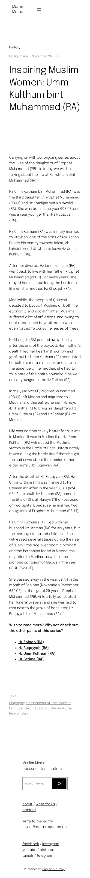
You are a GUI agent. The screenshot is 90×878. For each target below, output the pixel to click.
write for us (45, 804)
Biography (16, 703)
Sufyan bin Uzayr (53, 869)
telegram (44, 856)
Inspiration (40, 708)
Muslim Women (62, 708)
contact (29, 810)
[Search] (59, 783)
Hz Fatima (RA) (31, 659)
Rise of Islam (19, 713)
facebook (30, 844)
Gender (24, 708)
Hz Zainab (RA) (31, 642)
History (14, 47)
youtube (29, 850)
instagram (50, 844)
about (27, 804)
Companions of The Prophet (48, 703)
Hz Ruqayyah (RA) (33, 648)
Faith (13, 708)
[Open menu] (39, 9)
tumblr (27, 856)
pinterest (48, 850)
